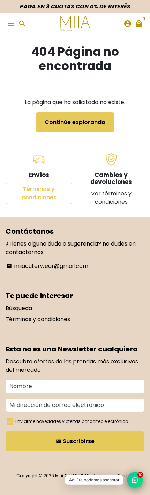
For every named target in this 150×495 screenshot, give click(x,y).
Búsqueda (19, 308)
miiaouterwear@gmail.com (47, 266)
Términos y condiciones (39, 193)
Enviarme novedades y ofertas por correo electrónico (71, 421)
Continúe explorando (75, 122)
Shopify (126, 476)
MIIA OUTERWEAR (72, 476)
